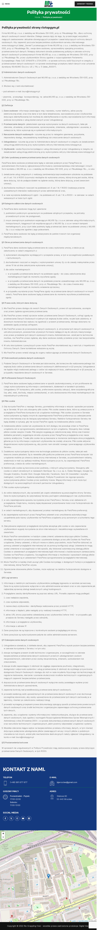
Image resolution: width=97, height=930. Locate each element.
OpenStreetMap (83, 921)
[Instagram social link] (17, 818)
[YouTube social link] (23, 818)
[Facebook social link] (5, 818)
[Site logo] (48, 3)
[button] (48, 876)
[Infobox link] (25, 783)
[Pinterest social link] (29, 818)
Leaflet (73, 921)
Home (37, 17)
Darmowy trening (85, 4)
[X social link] (11, 818)
